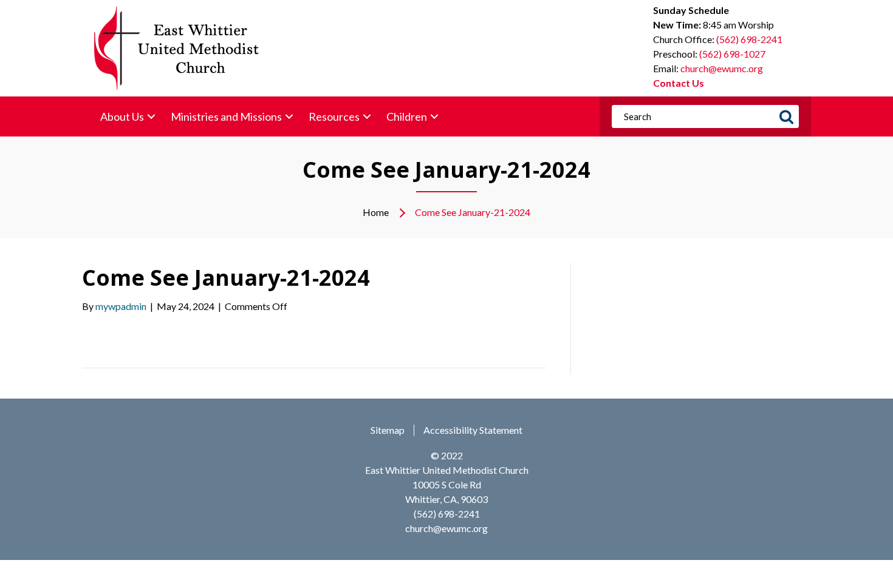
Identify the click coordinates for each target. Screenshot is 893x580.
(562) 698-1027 (732, 53)
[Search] (786, 116)
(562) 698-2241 (749, 39)
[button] (151, 117)
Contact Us (678, 83)
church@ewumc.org (721, 68)
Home (376, 212)
